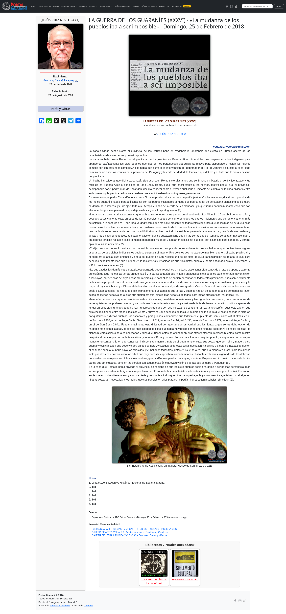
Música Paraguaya (149, 6)
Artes (33, 6)
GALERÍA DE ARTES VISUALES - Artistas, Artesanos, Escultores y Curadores (130, 532)
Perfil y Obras (61, 109)
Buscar (279, 6)
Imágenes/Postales (122, 6)
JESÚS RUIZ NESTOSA (172, 134)
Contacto (88, 605)
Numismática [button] (105, 6)
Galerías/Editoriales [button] (87, 6)
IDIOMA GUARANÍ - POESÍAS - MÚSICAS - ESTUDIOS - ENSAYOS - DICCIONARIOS (134, 529)
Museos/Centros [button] (68, 6)
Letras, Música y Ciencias (48, 6)
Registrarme (181, 6)
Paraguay (69, 80)
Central (59, 80)
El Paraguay (164, 6)
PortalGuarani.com (60, 605)
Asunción (48, 80)
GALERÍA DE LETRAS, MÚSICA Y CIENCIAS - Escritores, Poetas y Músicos (129, 535)
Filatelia (136, 6)
